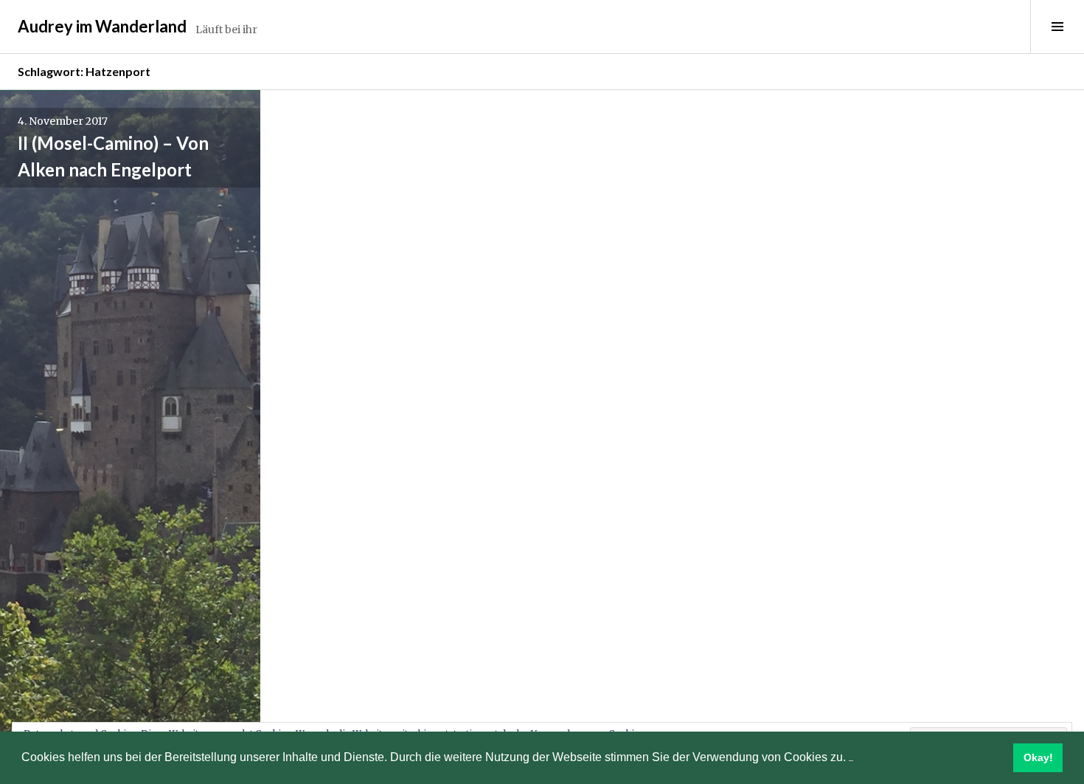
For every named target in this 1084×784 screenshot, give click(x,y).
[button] (851, 758)
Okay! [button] (1038, 757)
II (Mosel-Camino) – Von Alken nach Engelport (113, 156)
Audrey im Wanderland (102, 26)
